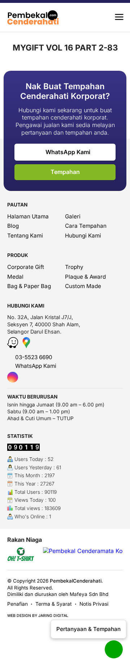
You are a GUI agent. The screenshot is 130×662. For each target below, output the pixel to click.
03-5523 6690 (33, 357)
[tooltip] (12, 377)
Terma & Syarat (53, 604)
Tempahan (65, 171)
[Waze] (13, 345)
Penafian (17, 604)
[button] (119, 17)
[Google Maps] (26, 345)
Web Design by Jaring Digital (37, 615)
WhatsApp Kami (67, 152)
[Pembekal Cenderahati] (36, 17)
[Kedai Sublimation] (21, 555)
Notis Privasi (93, 604)
